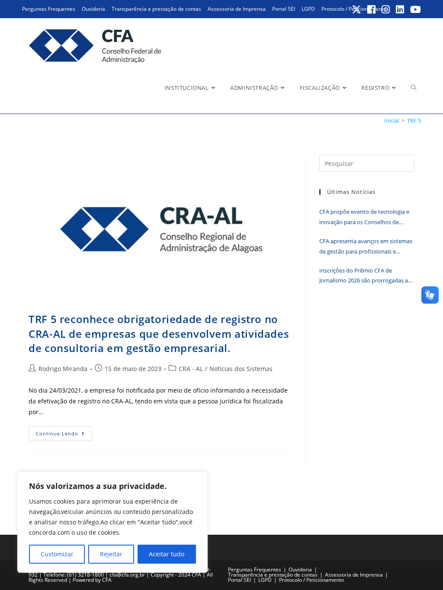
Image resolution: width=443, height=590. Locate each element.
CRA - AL (191, 369)
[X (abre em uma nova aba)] (357, 9)
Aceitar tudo (166, 554)
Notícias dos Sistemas (241, 369)
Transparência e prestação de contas (156, 9)
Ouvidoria (93, 9)
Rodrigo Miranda (63, 369)
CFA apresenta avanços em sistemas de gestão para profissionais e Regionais (365, 247)
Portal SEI (283, 9)
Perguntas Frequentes (48, 9)
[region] (112, 522)
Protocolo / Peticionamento (311, 580)
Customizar (57, 554)
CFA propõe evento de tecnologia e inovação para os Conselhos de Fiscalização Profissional (364, 217)
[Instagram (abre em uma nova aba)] (386, 9)
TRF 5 (414, 120)
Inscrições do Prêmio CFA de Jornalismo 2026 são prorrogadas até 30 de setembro (366, 276)
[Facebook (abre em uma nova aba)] (372, 9)
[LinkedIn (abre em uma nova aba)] (400, 9)
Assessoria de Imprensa (237, 9)
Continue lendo (64, 435)
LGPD (308, 9)
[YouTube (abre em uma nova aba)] (414, 9)
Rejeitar (111, 554)
